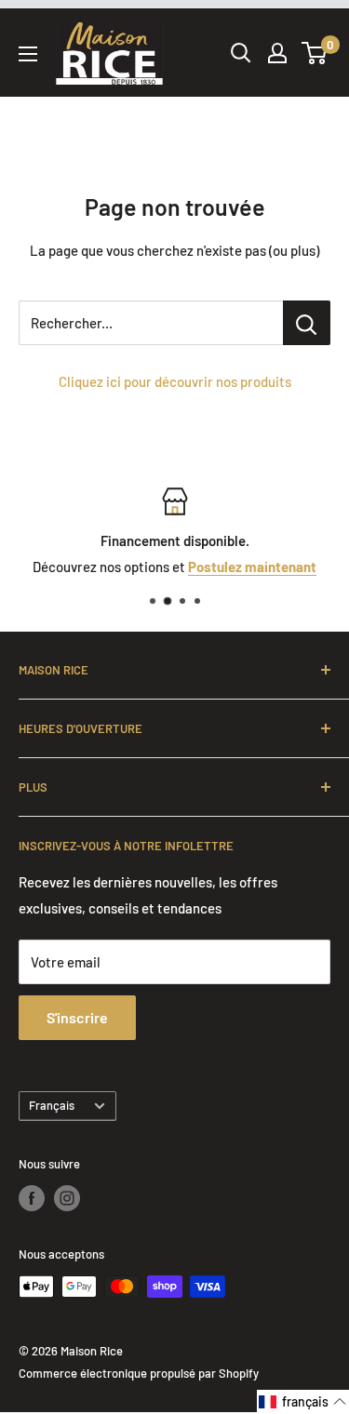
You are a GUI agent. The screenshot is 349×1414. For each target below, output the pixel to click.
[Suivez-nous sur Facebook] (32, 1198)
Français (51, 1105)
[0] (315, 53)
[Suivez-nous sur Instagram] (67, 1198)
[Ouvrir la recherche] (241, 53)
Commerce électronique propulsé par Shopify (139, 1373)
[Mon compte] (277, 53)
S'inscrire (77, 1017)
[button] (303, 1402)
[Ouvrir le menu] (28, 54)
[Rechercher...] (306, 322)
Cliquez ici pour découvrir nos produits (175, 381)
